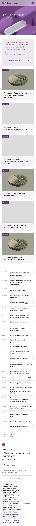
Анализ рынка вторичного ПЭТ (20, 378)
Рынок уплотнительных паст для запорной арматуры (21, 407)
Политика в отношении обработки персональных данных (14, 471)
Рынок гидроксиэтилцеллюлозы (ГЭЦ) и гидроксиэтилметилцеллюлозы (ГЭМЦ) (21, 390)
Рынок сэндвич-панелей (18, 347)
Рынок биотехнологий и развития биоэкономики (18, 341)
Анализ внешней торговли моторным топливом (19, 359)
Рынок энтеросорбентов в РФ (20, 421)
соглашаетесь (12, 503)
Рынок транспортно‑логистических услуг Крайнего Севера (19, 399)
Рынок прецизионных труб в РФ (21, 426)
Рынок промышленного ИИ (19, 335)
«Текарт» (28, 453)
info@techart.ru (8, 459)
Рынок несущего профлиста (19, 383)
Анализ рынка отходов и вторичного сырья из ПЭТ (19, 303)
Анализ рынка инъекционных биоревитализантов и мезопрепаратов (20, 274)
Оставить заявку (13, 61)
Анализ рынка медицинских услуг (19, 352)
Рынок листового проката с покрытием (19, 323)
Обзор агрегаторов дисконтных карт (21, 365)
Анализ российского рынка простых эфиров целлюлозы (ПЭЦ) (19, 414)
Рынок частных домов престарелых (17, 329)
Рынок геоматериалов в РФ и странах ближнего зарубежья (20, 316)
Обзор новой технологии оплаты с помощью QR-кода (19, 372)
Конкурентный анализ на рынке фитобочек (20, 296)
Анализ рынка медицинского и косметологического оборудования (20, 282)
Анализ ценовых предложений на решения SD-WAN (20, 310)
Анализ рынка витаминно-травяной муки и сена (19, 290)
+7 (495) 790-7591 (9, 456)
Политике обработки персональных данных (11, 521)
